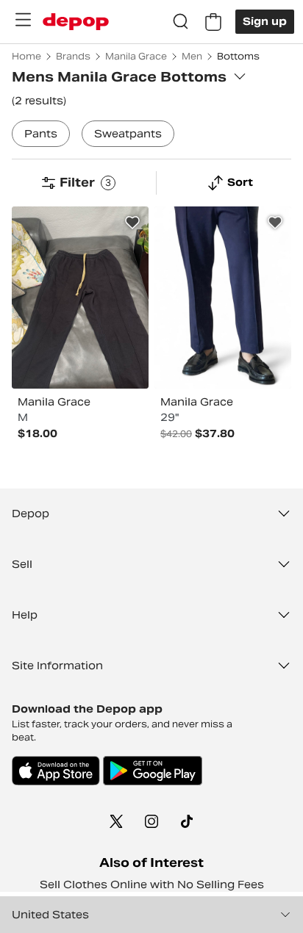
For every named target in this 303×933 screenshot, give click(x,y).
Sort (240, 182)
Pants (40, 133)
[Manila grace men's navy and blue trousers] (222, 297)
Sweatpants (128, 133)
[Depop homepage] (76, 21)
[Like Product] (132, 222)
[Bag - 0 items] (213, 22)
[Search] (181, 22)
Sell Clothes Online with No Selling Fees (152, 884)
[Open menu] (23, 20)
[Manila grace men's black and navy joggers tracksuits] (80, 297)
